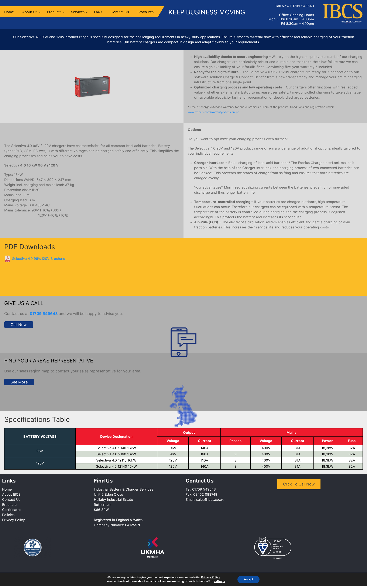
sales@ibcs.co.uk (210, 499)
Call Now (19, 324)
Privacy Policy (13, 520)
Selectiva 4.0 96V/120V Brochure (38, 258)
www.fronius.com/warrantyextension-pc (213, 112)
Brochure (9, 504)
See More (19, 382)
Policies (8, 515)
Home (7, 489)
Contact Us (11, 499)
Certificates (11, 510)
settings (219, 581)
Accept (248, 579)
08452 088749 (205, 494)
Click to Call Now (299, 484)
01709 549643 (302, 6)
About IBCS (11, 494)
